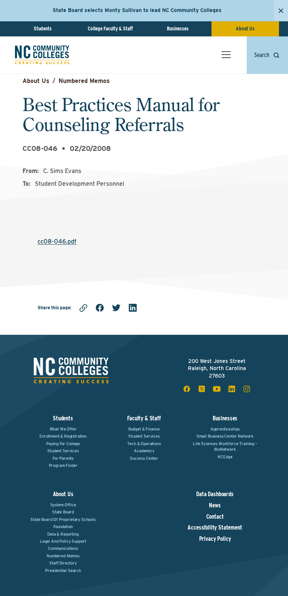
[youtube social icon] (216, 389)
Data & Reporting (62, 534)
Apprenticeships (225, 429)
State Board (63, 512)
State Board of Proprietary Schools (63, 519)
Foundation (63, 526)
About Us (245, 29)
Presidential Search (63, 570)
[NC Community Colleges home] (42, 54)
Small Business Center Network (225, 436)
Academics (144, 450)
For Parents (63, 458)
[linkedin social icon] (232, 389)
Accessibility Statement (215, 527)
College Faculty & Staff (110, 29)
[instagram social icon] (246, 389)
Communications (63, 548)
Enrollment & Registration (63, 436)
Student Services (62, 450)
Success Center (144, 458)
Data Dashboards (215, 494)
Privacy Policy (215, 539)
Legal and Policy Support (63, 541)
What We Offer (63, 429)
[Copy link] (83, 307)
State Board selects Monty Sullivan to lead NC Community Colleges (137, 10)
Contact (215, 516)
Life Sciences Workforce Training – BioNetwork (225, 446)
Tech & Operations (143, 443)
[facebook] (99, 307)
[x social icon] (202, 389)
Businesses (178, 29)
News (214, 505)
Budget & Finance (144, 429)
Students (43, 29)
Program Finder (63, 465)
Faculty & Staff (144, 418)
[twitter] (116, 307)
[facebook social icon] (186, 389)
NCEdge (225, 456)
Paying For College (63, 443)
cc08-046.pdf (57, 241)
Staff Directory (63, 563)
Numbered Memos (84, 80)
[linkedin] (132, 307)
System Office (63, 504)
